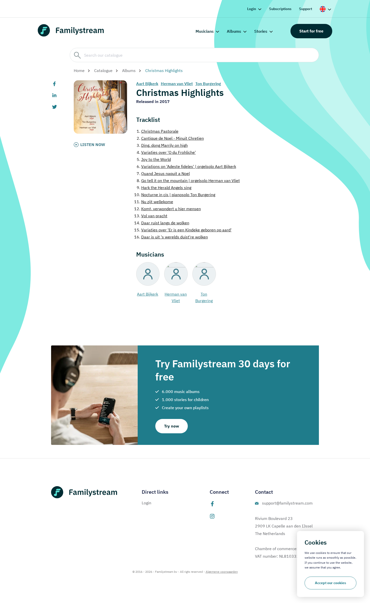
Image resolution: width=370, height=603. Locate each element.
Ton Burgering (208, 83)
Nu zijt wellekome (153, 201)
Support (305, 9)
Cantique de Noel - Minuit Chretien (170, 138)
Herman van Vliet (177, 83)
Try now (171, 426)
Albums (234, 31)
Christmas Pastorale (157, 131)
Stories (260, 31)
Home (79, 70)
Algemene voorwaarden (222, 572)
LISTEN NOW (92, 144)
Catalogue (103, 70)
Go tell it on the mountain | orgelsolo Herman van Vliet (188, 180)
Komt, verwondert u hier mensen (167, 208)
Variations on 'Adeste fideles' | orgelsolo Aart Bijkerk (186, 166)
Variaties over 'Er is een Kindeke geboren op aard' (183, 229)
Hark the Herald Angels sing (164, 187)
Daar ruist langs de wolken (161, 222)
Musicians (205, 31)
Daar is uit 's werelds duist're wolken (171, 236)
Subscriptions (280, 9)
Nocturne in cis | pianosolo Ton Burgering (174, 194)
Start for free (311, 30)
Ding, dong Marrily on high (162, 145)
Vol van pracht (150, 215)
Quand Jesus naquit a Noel (163, 173)
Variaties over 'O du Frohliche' (166, 152)
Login (251, 9)
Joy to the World (154, 159)
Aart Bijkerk (147, 83)
